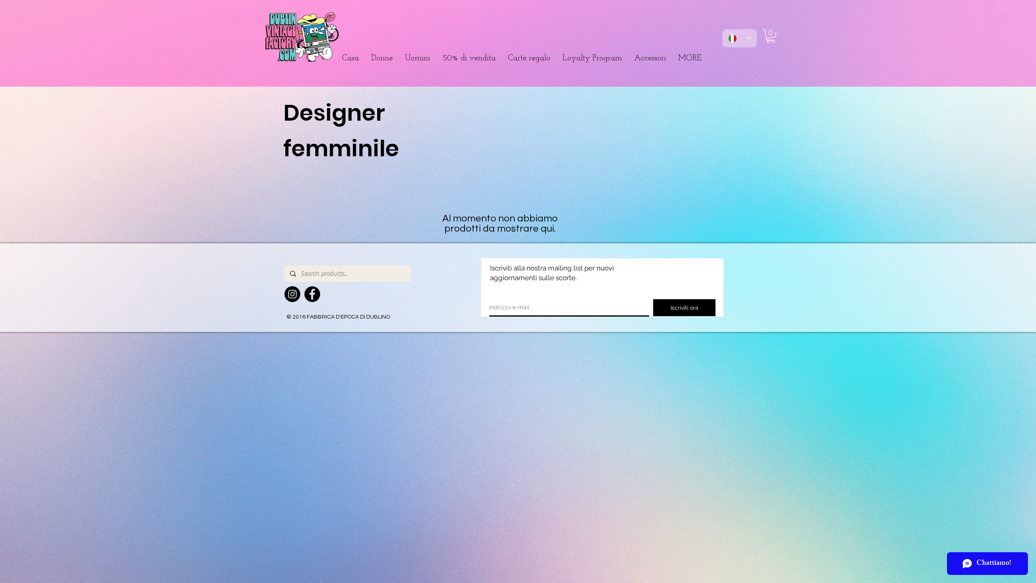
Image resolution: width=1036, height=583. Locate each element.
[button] (382, 58)
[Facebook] (312, 294)
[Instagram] (292, 294)
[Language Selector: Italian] (739, 38)
